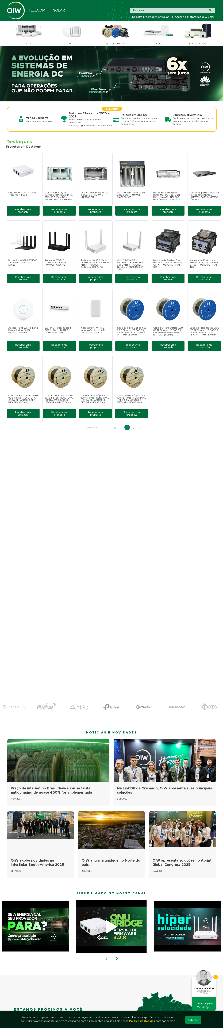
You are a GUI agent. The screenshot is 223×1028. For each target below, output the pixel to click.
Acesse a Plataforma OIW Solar (194, 17)
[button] (23, 211)
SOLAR (59, 10)
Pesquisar (139, 10)
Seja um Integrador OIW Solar (150, 17)
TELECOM (36, 10)
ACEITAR (193, 1020)
